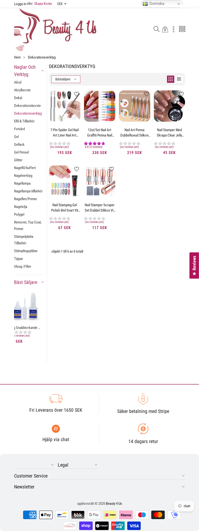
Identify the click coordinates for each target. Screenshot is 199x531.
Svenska (156, 3)
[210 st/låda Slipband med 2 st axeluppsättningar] (29, 311)
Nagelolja (20, 207)
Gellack (19, 144)
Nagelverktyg (23, 175)
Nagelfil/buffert (25, 168)
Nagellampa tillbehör (28, 191)
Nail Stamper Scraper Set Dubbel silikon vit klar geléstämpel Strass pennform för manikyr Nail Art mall (100, 208)
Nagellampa (22, 183)
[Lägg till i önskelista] (76, 94)
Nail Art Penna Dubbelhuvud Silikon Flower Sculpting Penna (134, 133)
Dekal (18, 98)
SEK (60, 4)
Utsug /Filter (22, 266)
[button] (157, 29)
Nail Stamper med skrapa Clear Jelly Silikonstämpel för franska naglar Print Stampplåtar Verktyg (169, 133)
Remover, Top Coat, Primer (27, 225)
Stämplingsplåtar (26, 251)
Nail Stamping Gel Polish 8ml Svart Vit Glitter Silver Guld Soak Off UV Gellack (64, 208)
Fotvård (19, 129)
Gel (16, 137)
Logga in (20, 4)
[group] (29, 345)
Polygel (19, 214)
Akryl (17, 82)
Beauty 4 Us (114, 503)
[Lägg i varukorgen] (58, 112)
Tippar (18, 259)
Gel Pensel (21, 152)
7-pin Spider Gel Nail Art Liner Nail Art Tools (64, 133)
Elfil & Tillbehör (24, 121)
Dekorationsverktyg (28, 113)
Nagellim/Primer (25, 199)
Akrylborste (22, 90)
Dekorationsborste (27, 105)
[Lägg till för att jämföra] (70, 107)
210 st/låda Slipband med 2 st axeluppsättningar (29, 338)
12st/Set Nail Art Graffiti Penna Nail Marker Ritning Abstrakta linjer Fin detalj (99, 133)
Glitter (18, 160)
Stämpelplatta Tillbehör (23, 239)
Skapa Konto (39, 3)
